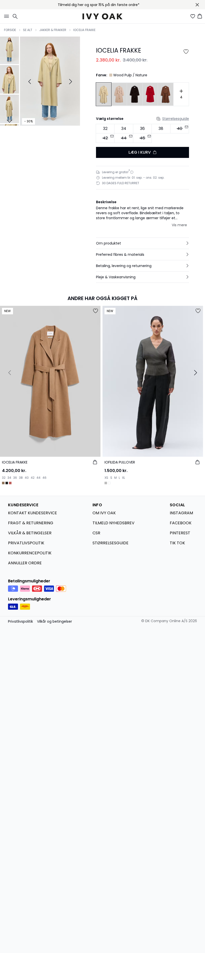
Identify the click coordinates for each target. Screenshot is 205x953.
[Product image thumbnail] (9, 50)
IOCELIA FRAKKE (84, 30)
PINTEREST (180, 533)
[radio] (105, 128)
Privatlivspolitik (20, 621)
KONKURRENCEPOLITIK (30, 553)
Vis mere (179, 224)
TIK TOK (177, 543)
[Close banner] (197, 5)
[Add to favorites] (186, 52)
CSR (96, 533)
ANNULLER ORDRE (25, 563)
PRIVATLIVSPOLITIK (26, 543)
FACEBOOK (181, 523)
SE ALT (27, 30)
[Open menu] (5, 16)
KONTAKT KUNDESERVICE (32, 513)
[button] (142, 243)
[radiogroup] (142, 133)
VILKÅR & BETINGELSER (30, 533)
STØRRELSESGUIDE (110, 543)
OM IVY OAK (104, 513)
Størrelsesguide (175, 118)
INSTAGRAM (181, 513)
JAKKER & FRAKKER (52, 30)
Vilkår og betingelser (54, 621)
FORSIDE (10, 30)
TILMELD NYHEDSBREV (113, 523)
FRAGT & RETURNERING (30, 523)
